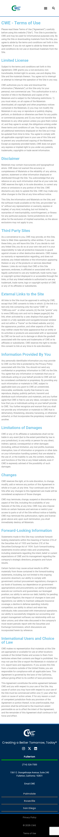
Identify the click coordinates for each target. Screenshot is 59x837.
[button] (45, 8)
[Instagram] (23, 748)
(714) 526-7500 (29, 764)
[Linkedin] (35, 748)
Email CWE (29, 783)
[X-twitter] (29, 748)
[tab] (29, 757)
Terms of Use (29, 833)
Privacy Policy (29, 817)
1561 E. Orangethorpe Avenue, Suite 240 (29, 772)
